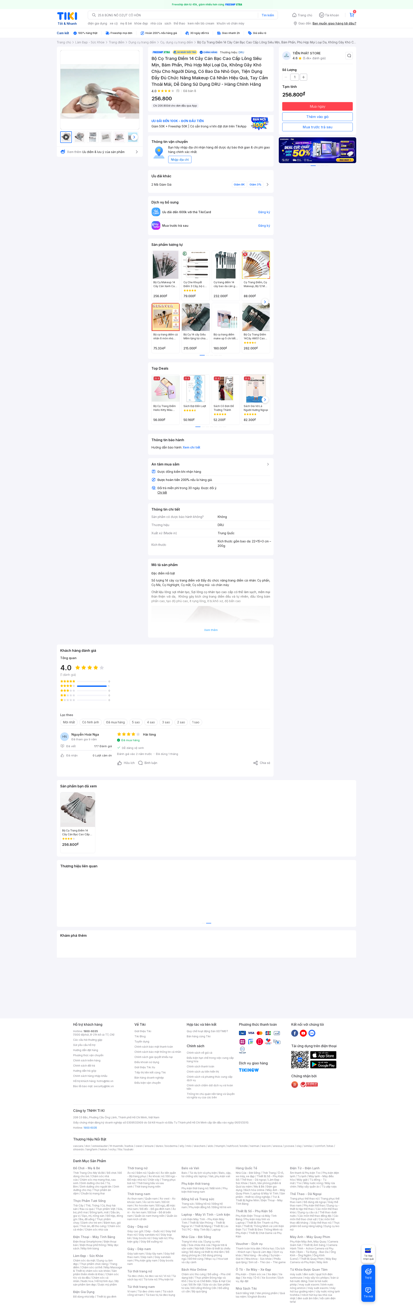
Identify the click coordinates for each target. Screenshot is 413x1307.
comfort (320, 1146)
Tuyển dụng (141, 1041)
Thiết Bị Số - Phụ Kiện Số (254, 1211)
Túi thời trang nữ (139, 1271)
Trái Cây (78, 1205)
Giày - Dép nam (139, 1249)
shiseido (78, 1149)
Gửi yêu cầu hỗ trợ (84, 1045)
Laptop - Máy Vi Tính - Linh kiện (206, 1214)
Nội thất (199, 1248)
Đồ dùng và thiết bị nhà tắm (207, 1251)
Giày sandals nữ (149, 1234)
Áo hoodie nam (144, 1205)
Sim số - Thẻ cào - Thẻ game (267, 1262)
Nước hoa (87, 1281)
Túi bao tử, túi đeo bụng (160, 1294)
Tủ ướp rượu (329, 1186)
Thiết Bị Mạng (202, 1226)
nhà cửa (156, 23)
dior (87, 1146)
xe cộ (114, 23)
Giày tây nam (154, 1253)
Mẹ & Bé (259, 1186)
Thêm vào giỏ (317, 117)
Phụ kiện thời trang (196, 1183)
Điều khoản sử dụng (146, 1062)
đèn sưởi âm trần (307, 1298)
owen (139, 1146)
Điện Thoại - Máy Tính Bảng (94, 1237)
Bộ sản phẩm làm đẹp (96, 1282)
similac (308, 1146)
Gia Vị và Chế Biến (200, 1281)
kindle (244, 1146)
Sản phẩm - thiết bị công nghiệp (260, 1195)
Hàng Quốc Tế (246, 1168)
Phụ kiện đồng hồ (199, 1207)
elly (182, 1146)
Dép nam (147, 1257)
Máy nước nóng (313, 1183)
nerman (254, 1146)
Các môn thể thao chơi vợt (314, 1217)
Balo (184, 1172)
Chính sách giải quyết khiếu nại (153, 1057)
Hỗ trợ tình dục (104, 1281)
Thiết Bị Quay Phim (312, 1258)
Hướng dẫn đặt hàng (85, 1050)
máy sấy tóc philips (317, 1277)
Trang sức (188, 1203)
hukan (103, 1149)
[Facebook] (294, 1033)
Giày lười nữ (160, 1238)
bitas (330, 1146)
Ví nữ (167, 1276)
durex (159, 1146)
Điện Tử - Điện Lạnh (305, 1168)
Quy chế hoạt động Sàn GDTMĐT (207, 1031)
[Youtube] (303, 1033)
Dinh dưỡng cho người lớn (95, 1186)
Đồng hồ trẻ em (221, 1207)
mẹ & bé (126, 23)
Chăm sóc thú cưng (194, 1274)
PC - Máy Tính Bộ (199, 1229)
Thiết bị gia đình (106, 1296)
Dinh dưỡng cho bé (92, 1183)
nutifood (232, 1146)
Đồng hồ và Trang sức (198, 1199)
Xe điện (272, 1274)
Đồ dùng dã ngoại (315, 1202)
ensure (149, 1146)
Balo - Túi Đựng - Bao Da (312, 1251)
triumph (220, 1146)
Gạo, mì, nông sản (93, 1215)
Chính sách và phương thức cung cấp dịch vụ (210, 1078)
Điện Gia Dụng (83, 1292)
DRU (241, 52)
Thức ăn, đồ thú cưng (93, 1226)
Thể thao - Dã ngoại (253, 1179)
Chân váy (153, 1179)
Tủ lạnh (302, 1176)
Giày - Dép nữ (137, 1226)
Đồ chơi (111, 1172)
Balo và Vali (190, 1168)
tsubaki (128, 1149)
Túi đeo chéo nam (149, 1291)
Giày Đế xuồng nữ (151, 1241)
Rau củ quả (87, 1209)
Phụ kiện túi (166, 1279)
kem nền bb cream (201, 23)
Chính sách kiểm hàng (86, 1060)
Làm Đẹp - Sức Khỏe (88, 1256)
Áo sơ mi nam (151, 1202)
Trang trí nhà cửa (192, 1241)
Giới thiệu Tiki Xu (144, 1067)
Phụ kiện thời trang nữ (195, 1188)
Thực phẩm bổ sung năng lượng (315, 1224)
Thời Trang (269, 1172)
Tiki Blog (140, 1036)
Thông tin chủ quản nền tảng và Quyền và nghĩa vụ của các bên (211, 1095)
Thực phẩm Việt (105, 1209)
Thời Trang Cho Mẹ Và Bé (89, 1172)
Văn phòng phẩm (267, 1293)
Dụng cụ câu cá (307, 1212)
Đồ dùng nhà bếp (83, 1296)
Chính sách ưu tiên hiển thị (203, 1071)
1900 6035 (90, 1127)
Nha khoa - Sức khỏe (259, 1258)
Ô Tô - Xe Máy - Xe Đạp (253, 1269)
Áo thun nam (135, 1198)
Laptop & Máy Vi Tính (264, 1193)
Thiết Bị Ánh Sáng (314, 1245)
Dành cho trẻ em (91, 1222)
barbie (129, 1146)
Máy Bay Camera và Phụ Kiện (313, 1260)
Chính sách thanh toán (200, 1066)
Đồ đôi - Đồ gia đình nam (155, 1209)
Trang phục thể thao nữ (304, 1198)
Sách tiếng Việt (245, 1293)
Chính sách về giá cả (199, 1052)
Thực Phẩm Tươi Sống (89, 1201)
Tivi (299, 1183)
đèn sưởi (308, 1274)
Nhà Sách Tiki (246, 1288)
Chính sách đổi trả (84, 1065)
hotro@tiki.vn (105, 1081)
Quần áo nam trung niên (150, 1215)
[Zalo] (311, 1033)
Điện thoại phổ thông (93, 1245)
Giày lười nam (135, 1253)
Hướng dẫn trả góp (84, 1070)
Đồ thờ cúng (195, 1258)
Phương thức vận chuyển (88, 1055)
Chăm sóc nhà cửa (96, 1229)
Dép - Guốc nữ (154, 1231)
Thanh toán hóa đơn (248, 1248)
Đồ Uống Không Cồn (203, 1288)
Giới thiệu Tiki (142, 1031)
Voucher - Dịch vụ (249, 1244)
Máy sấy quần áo (309, 1186)
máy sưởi (295, 1274)
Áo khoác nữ (156, 1176)
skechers (200, 1146)
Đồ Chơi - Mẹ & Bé (86, 1168)
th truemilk (116, 1146)
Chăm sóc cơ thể (91, 1267)
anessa (277, 1146)
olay (299, 1146)
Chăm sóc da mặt (84, 1260)
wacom (266, 1146)
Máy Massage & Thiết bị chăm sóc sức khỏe (97, 1269)
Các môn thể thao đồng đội (314, 1215)
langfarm (91, 1149)
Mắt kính (215, 1188)
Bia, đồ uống (86, 1219)
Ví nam (131, 1291)
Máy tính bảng (90, 1248)
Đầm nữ (141, 1172)
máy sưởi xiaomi (318, 1288)
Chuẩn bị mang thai (93, 1193)
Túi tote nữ (150, 1279)
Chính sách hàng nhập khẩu (90, 1075)
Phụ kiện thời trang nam (205, 1190)
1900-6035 (90, 1031)
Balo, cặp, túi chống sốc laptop (206, 1174)
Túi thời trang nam (141, 1287)
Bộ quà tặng (199, 1291)
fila (120, 1149)
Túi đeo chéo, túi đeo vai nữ (144, 1276)
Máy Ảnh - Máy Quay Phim (310, 1237)
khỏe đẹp (141, 23)
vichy (112, 1149)
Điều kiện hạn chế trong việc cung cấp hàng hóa (210, 1059)
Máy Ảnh (322, 1262)
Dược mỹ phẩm (107, 1284)
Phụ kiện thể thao (314, 1205)
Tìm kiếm (268, 15)
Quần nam (151, 1198)
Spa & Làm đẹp (262, 1251)
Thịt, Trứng (92, 1205)
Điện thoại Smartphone (87, 1241)
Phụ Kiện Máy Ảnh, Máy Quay (308, 1241)
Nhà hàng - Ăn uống (256, 1255)
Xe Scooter (269, 1277)
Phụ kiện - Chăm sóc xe (250, 1274)
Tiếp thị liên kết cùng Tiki (150, 1072)
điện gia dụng (97, 23)
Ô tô (257, 1277)
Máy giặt (302, 1179)
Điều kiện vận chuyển (147, 1082)
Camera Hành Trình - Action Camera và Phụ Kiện (313, 1248)
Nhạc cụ (210, 1258)
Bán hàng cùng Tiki (199, 1036)
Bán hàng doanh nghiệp (149, 1077)
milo (189, 1146)
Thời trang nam (138, 1194)
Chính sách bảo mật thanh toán (153, 1046)
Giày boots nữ (141, 1238)
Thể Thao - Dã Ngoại (306, 1194)
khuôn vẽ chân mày (230, 23)
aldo (210, 1146)
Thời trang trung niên (147, 1186)
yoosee (289, 1146)
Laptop (216, 1229)
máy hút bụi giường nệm (313, 1289)
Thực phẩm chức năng (94, 1264)
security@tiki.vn (104, 1086)
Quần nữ (153, 1172)
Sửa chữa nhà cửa (199, 1245)
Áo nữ (130, 1172)
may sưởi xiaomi (309, 1284)
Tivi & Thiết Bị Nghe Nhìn (257, 1198)
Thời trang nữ (137, 1168)
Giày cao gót (135, 1231)
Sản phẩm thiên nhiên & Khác (95, 1272)
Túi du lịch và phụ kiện (203, 1172)
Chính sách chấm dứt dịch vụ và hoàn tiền (210, 1087)
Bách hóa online (254, 1190)
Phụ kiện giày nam (146, 1260)
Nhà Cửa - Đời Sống (196, 1237)
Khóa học (268, 1248)
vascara (78, 1146)
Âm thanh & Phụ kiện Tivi (305, 1172)
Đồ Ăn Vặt (195, 1284)
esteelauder (100, 1146)
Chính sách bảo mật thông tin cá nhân (157, 1051)
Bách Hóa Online (194, 1269)
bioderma (171, 1146)
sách (168, 23)
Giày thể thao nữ (321, 1222)
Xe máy (247, 1277)
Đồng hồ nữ (203, 1203)
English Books (257, 1296)
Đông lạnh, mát (99, 1212)
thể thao (179, 23)
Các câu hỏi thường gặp (87, 1039)
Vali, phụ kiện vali (219, 1176)
